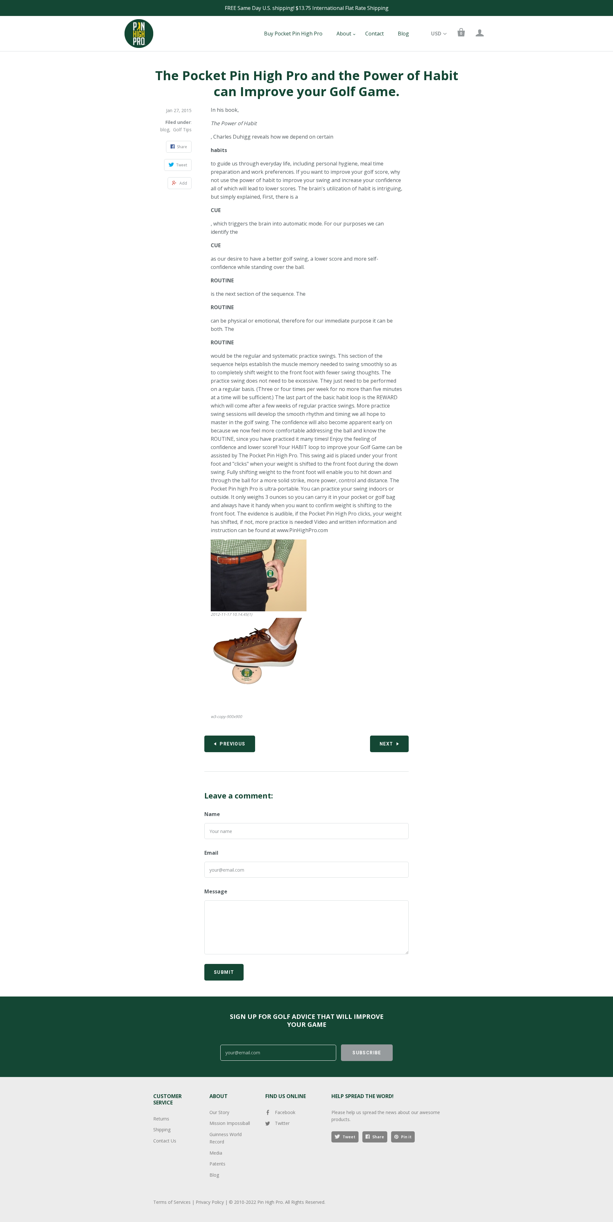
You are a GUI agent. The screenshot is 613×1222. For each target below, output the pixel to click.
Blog (403, 33)
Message (215, 891)
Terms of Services (172, 1202)
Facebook (285, 1112)
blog (164, 129)
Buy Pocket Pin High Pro (293, 33)
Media (215, 1153)
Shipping (161, 1130)
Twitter (282, 1123)
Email (211, 852)
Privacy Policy (210, 1202)
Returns (161, 1119)
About (344, 33)
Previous (232, 743)
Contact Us (164, 1141)
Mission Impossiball (229, 1123)
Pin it (406, 1137)
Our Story (219, 1112)
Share (378, 1137)
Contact (374, 33)
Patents (217, 1164)
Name (212, 814)
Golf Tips (182, 129)
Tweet (349, 1137)
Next (386, 743)
